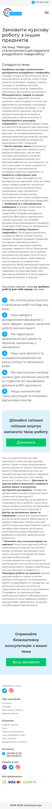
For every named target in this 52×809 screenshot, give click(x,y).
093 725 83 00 (14, 756)
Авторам (6, 706)
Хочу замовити (26, 662)
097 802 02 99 (42, 2)
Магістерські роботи (12, 710)
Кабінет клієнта (10, 725)
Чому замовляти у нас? (14, 735)
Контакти (7, 703)
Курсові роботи (10, 713)
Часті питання (9, 738)
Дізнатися (26, 442)
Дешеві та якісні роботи (14, 742)
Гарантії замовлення (12, 731)
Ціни (4, 728)
